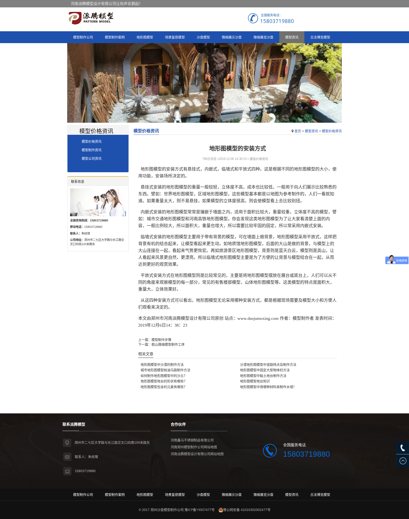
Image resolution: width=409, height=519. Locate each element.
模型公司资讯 (92, 158)
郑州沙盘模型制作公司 (167, 509)
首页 (297, 131)
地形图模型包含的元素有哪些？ (164, 386)
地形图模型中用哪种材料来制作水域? (267, 386)
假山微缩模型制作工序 (168, 344)
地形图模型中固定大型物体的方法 (265, 370)
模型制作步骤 (161, 339)
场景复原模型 (175, 37)
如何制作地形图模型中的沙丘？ (164, 375)
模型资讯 (291, 37)
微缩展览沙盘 (263, 37)
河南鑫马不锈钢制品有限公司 (192, 440)
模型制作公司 (83, 37)
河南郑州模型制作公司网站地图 (194, 447)
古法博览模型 (320, 37)
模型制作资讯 (92, 150)
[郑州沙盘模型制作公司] (91, 18)
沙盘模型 (203, 37)
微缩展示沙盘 (232, 37)
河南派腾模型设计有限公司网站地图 (197, 453)
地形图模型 (145, 37)
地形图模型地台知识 (255, 381)
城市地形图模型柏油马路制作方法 (165, 370)
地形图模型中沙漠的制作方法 (162, 364)
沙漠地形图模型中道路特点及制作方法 (268, 364)
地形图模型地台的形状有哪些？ (164, 381)
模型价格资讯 (332, 131)
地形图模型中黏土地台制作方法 (263, 375)
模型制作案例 (115, 37)
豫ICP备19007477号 (200, 509)
